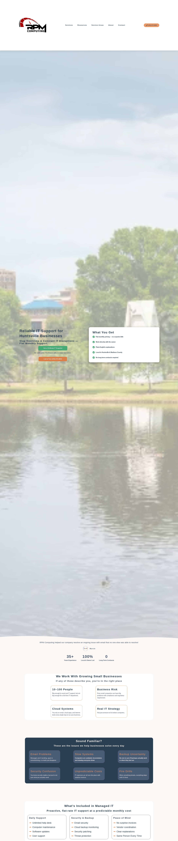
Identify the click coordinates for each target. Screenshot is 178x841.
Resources (82, 25)
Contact (121, 25)
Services (69, 25)
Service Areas (98, 25)
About (111, 25)
